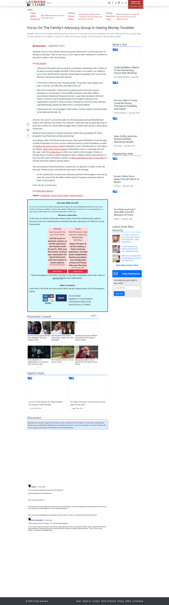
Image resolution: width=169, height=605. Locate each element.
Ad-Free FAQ (58, 278)
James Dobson (76, 195)
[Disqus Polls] (67, 456)
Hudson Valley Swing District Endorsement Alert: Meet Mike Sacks (130, 248)
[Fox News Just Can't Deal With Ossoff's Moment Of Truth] (127, 198)
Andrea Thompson (120, 113)
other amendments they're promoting (88, 158)
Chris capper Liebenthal (122, 77)
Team (78, 601)
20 (28, 135)
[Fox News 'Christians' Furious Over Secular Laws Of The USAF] (88, 388)
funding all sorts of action (46, 146)
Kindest (48, 303)
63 (29, 378)
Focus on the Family (60, 195)
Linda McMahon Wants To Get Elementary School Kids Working (126, 70)
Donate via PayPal (61, 297)
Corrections (138, 601)
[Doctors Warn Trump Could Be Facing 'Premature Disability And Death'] (127, 89)
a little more (55, 152)
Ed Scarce (117, 186)
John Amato (118, 146)
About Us (87, 601)
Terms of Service (39, 427)
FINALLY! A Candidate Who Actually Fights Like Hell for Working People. (132, 258)
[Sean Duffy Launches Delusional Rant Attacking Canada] (127, 125)
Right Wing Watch (44, 191)
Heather (116, 219)
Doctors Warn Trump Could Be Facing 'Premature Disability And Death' (125, 104)
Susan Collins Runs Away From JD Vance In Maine (126, 179)
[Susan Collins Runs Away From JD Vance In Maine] (127, 165)
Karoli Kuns (40, 45)
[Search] (126, 3)
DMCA (128, 601)
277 (70, 378)
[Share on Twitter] (27, 130)
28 (114, 192)
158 (114, 83)
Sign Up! (119, 294)
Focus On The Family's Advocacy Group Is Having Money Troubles (80, 27)
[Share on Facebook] (27, 124)
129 (114, 50)
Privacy (120, 601)
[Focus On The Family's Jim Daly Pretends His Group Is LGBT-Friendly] (47, 388)
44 (114, 159)
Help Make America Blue (127, 265)
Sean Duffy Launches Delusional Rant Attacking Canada (125, 139)
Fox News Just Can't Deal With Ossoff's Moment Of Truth (125, 212)
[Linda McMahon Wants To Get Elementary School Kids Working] (127, 56)
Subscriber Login (135, 6)
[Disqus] (67, 507)
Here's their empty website (55, 149)
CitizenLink (45, 195)
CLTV (49, 3)
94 (114, 118)
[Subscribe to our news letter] (122, 3)
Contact (96, 601)
